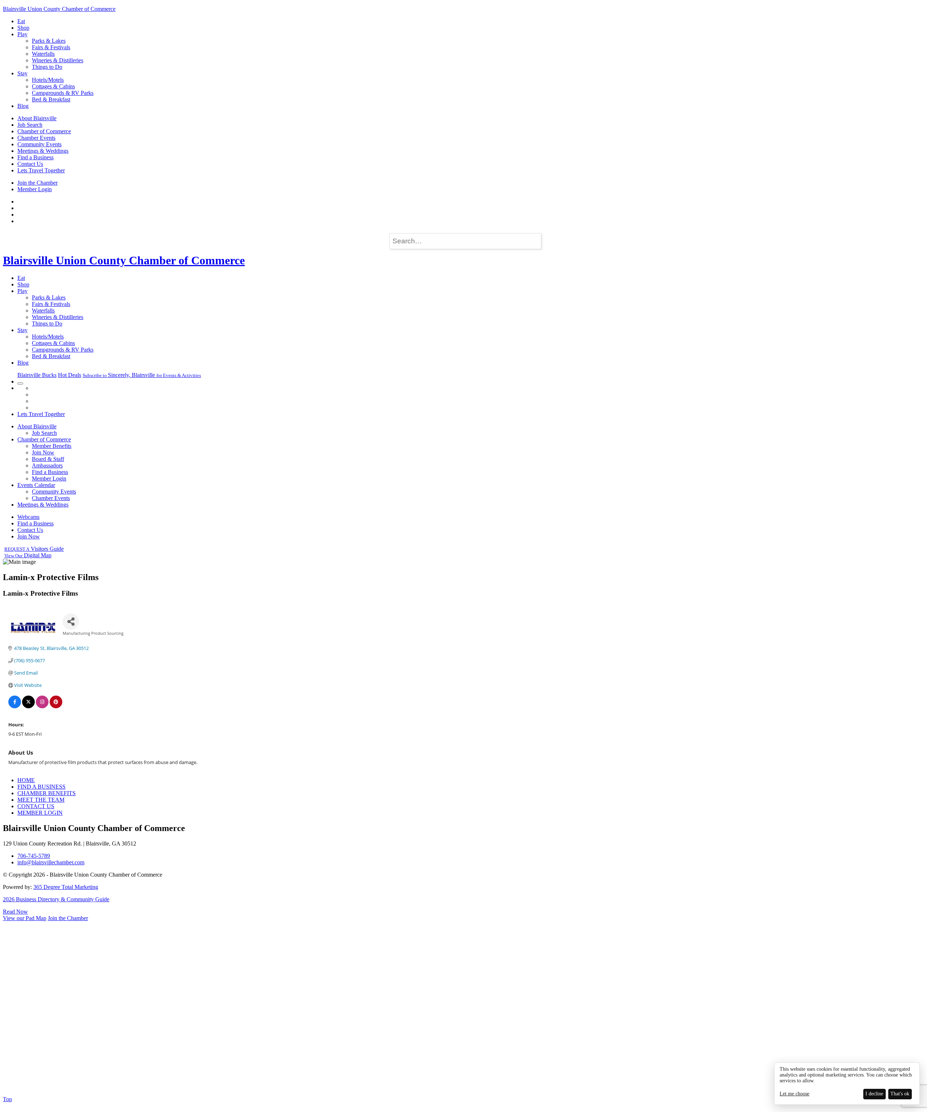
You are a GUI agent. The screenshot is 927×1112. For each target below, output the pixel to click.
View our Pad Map (24, 918)
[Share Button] (71, 621)
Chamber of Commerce (44, 131)
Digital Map (27, 555)
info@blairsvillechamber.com (50, 862)
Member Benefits (51, 446)
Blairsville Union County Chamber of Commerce (59, 9)
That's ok (899, 1093)
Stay (22, 73)
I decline (874, 1093)
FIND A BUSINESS (41, 787)
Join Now (43, 452)
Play (22, 34)
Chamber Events (36, 138)
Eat (21, 21)
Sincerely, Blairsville (142, 375)
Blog (23, 106)
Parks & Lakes (49, 41)
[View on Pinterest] (56, 706)
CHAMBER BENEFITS (46, 793)
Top (7, 1099)
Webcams (28, 517)
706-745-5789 (33, 856)
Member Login (34, 189)
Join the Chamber (37, 183)
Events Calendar (36, 485)
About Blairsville (36, 118)
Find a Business (35, 157)
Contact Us (30, 164)
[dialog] (847, 1083)
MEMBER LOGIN (40, 813)
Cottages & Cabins (53, 86)
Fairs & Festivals (51, 47)
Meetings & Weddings (42, 151)
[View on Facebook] (14, 706)
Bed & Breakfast (51, 99)
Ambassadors (47, 465)
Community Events (39, 144)
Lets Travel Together (41, 170)
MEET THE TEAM (40, 800)
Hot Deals (69, 375)
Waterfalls (43, 54)
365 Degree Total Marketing (65, 887)
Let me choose (794, 1093)
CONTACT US (35, 806)
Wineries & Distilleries (57, 60)
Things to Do (47, 67)
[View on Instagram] (42, 706)
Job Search (29, 125)
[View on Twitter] (28, 706)
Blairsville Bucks (36, 375)
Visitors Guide (34, 549)
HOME (26, 780)
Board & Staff (48, 459)
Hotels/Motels (48, 80)
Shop (23, 28)
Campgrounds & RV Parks (62, 93)
